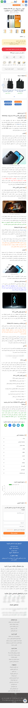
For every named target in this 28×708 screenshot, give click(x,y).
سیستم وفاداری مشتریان (14, 661)
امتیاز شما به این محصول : (19, 530)
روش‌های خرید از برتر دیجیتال (14, 636)
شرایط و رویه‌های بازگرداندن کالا (14, 653)
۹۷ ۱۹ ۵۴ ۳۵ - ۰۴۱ (14, 553)
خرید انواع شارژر (14, 686)
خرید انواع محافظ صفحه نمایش (14, 691)
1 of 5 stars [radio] (12, 529)
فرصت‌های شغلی (14, 630)
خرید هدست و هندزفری (14, 682)
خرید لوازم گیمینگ (14, 680)
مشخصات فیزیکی (21, 442)
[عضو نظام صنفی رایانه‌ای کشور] (9, 615)
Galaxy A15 (19, 124)
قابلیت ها (23, 466)
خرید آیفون (14, 671)
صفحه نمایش (22, 445)
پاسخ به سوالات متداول (14, 624)
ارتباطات (23, 462)
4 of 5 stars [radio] (8, 529)
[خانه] (26, 5)
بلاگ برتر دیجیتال (14, 628)
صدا (24, 459)
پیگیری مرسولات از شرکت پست (14, 655)
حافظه (23, 452)
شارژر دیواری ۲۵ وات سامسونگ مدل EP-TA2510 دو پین (8, 90)
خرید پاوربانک (14, 675)
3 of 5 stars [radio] (9, 529)
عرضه (24, 438)
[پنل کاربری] (5, 2)
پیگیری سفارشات (14, 657)
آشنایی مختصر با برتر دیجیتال (14, 622)
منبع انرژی (23, 469)
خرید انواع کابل (14, 684)
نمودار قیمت (17, 104)
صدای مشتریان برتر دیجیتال (14, 659)
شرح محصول (17, 101)
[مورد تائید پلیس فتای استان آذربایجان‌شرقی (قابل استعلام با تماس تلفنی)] (1, 615)
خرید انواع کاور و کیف (14, 688)
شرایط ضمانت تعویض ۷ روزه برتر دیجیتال (14, 640)
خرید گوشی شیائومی (14, 669)
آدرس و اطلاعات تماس (14, 626)
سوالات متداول (15, 555)
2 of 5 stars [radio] (11, 529)
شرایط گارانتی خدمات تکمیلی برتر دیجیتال (14, 643)
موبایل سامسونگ (16, 5)
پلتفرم (24, 449)
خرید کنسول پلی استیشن (14, 678)
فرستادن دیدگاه (14, 533)
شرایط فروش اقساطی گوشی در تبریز (14, 638)
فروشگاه (23, 5)
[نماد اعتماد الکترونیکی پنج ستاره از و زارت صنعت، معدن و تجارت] (14, 610)
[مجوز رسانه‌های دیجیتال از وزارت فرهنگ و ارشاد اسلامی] (14, 613)
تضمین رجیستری (14, 650)
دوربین (23, 456)
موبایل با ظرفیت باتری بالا (9, 69)
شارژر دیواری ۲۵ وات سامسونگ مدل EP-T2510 (20, 90)
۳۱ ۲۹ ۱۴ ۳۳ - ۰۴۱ (14, 548)
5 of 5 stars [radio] (7, 529)
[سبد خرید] (2, 2)
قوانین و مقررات (14, 645)
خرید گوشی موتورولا (14, 673)
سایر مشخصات (22, 473)
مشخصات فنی (7, 101)
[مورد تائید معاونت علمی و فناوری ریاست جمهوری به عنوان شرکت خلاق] (22, 615)
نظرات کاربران (7, 104)
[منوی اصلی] (26, 2)
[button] (8, 21)
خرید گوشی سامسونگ (14, 667)
